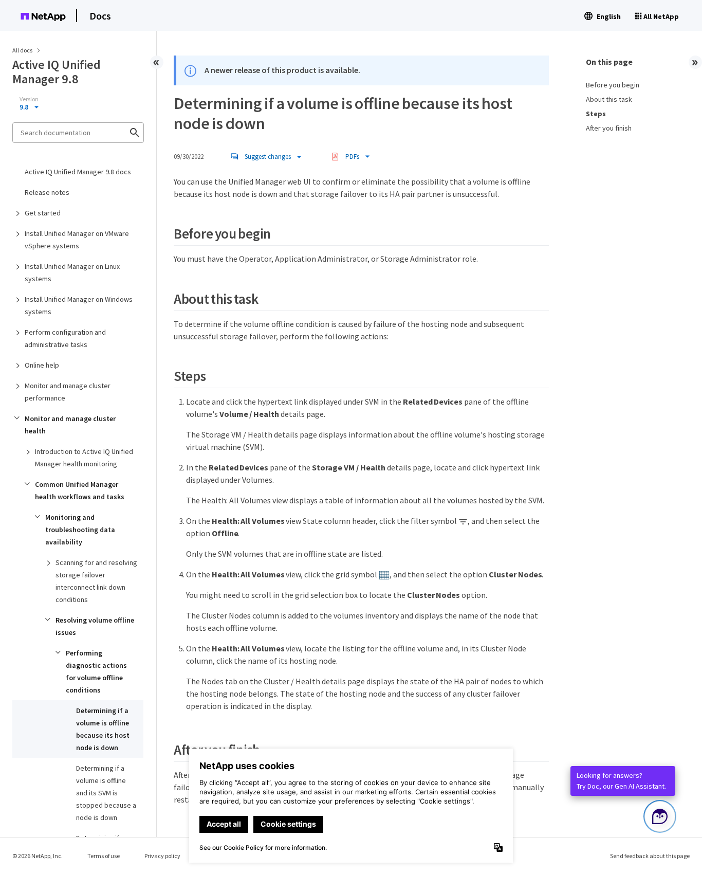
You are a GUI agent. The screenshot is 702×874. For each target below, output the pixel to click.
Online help (42, 365)
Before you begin (612, 84)
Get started (43, 212)
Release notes (47, 192)
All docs (22, 50)
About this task (609, 99)
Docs (100, 15)
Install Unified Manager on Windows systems (79, 305)
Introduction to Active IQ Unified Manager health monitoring (84, 457)
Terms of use (103, 856)
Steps (596, 113)
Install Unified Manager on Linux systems (72, 272)
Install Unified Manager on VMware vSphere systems (77, 239)
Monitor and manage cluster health (70, 424)
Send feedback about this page (650, 856)
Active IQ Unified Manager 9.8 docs (78, 171)
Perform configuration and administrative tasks (65, 338)
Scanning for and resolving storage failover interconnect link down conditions (96, 581)
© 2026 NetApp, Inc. (37, 856)
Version (29, 99)
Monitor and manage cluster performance (67, 392)
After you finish (609, 128)
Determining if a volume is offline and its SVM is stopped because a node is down (106, 792)
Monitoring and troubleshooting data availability (80, 530)
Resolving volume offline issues (95, 626)
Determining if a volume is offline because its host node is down (103, 729)
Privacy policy (162, 856)
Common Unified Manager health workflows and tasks (79, 490)
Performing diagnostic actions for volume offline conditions (96, 671)
